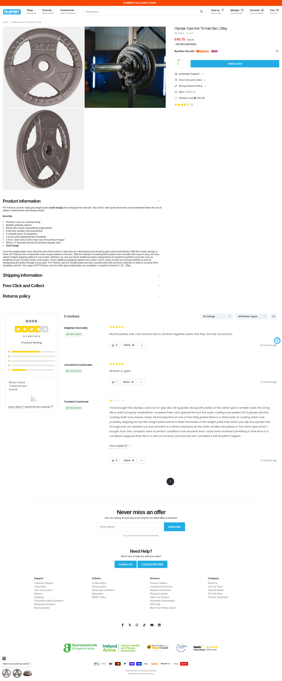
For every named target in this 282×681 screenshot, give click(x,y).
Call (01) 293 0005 (152, 564)
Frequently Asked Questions (48, 600)
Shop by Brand (215, 590)
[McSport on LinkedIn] (159, 625)
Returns (38, 593)
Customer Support (43, 583)
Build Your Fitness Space (163, 608)
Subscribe (174, 526)
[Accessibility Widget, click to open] (277, 340)
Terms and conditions (103, 590)
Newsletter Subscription (162, 600)
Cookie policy (99, 583)
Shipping (38, 597)
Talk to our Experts (159, 597)
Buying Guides (41, 608)
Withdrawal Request (44, 604)
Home (5, 22)
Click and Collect (43, 590)
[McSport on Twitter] (129, 625)
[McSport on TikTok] (144, 625)
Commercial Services (161, 586)
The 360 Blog (215, 593)
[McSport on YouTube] (152, 625)
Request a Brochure (160, 590)
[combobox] (143, 12)
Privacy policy (99, 586)
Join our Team (215, 586)
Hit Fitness (179, 33)
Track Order (40, 586)
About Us (213, 583)
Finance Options (158, 583)
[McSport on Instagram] (137, 625)
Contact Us (125, 564)
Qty (178, 60)
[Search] (201, 11)
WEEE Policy (99, 597)
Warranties (97, 593)
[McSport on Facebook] (123, 625)
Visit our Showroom (218, 597)
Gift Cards (155, 604)
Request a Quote (159, 593)
